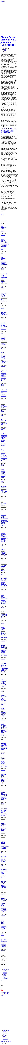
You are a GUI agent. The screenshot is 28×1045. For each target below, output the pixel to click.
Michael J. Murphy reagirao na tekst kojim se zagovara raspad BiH (4, 553)
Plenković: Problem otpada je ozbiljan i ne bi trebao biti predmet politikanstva (4, 341)
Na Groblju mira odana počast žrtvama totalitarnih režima (3, 683)
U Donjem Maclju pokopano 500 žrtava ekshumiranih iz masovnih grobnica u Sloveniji (4, 667)
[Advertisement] (14, 16)
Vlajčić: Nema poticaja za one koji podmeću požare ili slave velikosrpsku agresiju (4, 357)
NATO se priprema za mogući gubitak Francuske (4, 698)
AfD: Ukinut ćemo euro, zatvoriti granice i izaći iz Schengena (4, 567)
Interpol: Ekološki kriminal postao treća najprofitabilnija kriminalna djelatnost (4, 845)
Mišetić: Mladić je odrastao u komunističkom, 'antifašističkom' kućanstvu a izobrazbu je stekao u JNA (5, 244)
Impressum (6, 977)
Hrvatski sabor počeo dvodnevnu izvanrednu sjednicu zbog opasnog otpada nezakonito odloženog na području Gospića (4, 905)
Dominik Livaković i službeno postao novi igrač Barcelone (4, 326)
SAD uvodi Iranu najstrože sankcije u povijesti (3, 859)
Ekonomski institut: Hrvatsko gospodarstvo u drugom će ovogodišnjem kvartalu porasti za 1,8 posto (4, 520)
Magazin (5, 974)
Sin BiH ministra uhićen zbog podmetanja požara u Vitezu (4, 615)
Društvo (5, 973)
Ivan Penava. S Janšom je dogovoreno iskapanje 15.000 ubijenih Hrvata (4, 437)
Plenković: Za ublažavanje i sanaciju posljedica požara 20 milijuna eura (4, 943)
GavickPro (8, 1041)
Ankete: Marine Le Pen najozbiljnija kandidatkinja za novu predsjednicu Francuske (4, 537)
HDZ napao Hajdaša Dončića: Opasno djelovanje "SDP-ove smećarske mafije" (3, 886)
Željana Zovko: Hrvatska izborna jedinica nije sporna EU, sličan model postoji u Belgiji (4, 924)
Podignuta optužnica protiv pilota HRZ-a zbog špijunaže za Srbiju (4, 746)
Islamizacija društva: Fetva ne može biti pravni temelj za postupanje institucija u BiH (4, 298)
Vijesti (4, 970)
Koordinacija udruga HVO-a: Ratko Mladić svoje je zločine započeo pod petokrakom (4, 278)
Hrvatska (3, 235)
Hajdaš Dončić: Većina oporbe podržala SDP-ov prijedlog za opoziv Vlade (4, 762)
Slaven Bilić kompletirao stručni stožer (4, 871)
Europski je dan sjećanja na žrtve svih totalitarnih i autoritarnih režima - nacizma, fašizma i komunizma (4, 650)
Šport (2, 333)
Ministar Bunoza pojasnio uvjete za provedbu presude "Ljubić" (3, 473)
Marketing (5, 978)
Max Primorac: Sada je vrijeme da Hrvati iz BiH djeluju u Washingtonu (4, 261)
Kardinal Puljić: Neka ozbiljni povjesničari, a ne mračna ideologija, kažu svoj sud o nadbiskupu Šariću (8, 130)
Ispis (4, 50)
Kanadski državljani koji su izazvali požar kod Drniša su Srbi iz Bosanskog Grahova (4, 828)
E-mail (4, 52)
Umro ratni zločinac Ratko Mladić (4, 313)
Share (2, 214)
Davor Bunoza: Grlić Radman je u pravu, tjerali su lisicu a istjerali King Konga (4, 795)
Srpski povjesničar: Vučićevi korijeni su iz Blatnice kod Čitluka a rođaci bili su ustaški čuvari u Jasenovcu (4, 729)
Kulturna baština (3, 429)
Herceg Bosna (2, 269)
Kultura (5, 972)
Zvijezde (3, 591)
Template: (3, 1041)
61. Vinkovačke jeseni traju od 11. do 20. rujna (4, 422)
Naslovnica (6, 969)
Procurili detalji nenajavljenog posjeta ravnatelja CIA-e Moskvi (4, 407)
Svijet (2, 253)
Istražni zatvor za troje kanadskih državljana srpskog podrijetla (3, 712)
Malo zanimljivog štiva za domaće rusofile (3, 229)
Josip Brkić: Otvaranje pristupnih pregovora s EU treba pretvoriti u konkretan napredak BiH (4, 375)
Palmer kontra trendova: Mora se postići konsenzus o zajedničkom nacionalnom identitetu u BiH (4, 455)
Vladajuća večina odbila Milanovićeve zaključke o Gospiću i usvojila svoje (4, 778)
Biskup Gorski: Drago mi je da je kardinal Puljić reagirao (8, 41)
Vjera (4, 49)
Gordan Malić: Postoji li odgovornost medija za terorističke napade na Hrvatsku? (4, 599)
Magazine (3, 1)
